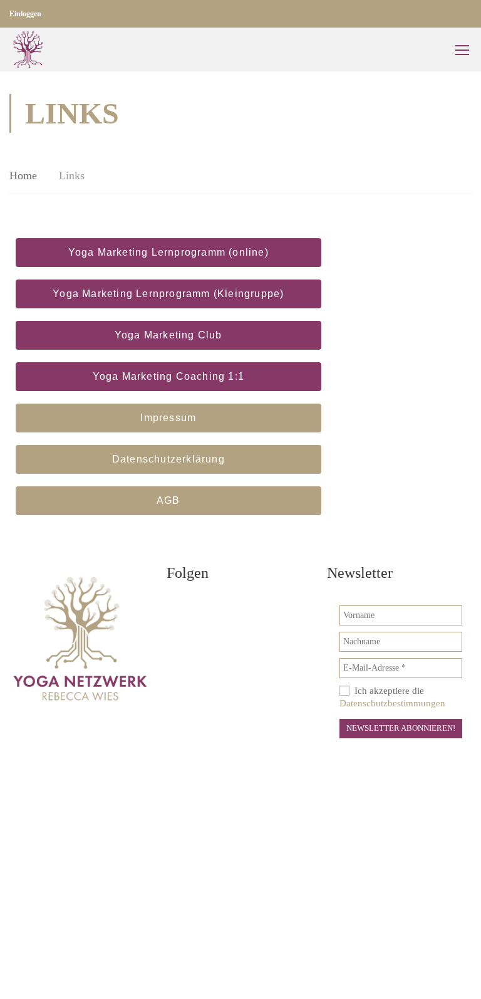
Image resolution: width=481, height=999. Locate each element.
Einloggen (25, 14)
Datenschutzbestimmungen (392, 703)
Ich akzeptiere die (392, 697)
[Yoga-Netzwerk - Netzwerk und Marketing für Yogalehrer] (28, 49)
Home (23, 175)
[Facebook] (182, 608)
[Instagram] (216, 608)
